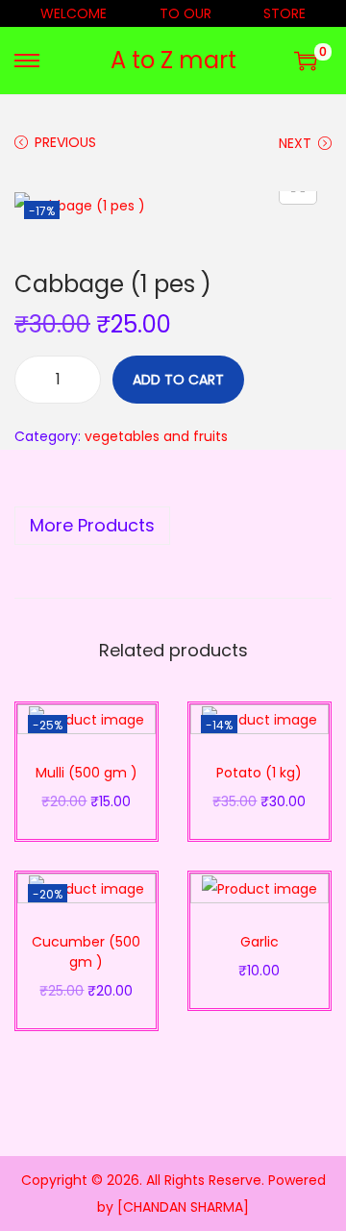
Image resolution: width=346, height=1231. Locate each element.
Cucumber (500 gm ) (86, 952)
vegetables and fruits (156, 436)
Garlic (259, 941)
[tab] (173, 525)
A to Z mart (173, 60)
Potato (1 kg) (259, 772)
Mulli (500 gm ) (86, 772)
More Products (92, 525)
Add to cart (178, 379)
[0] (305, 60)
